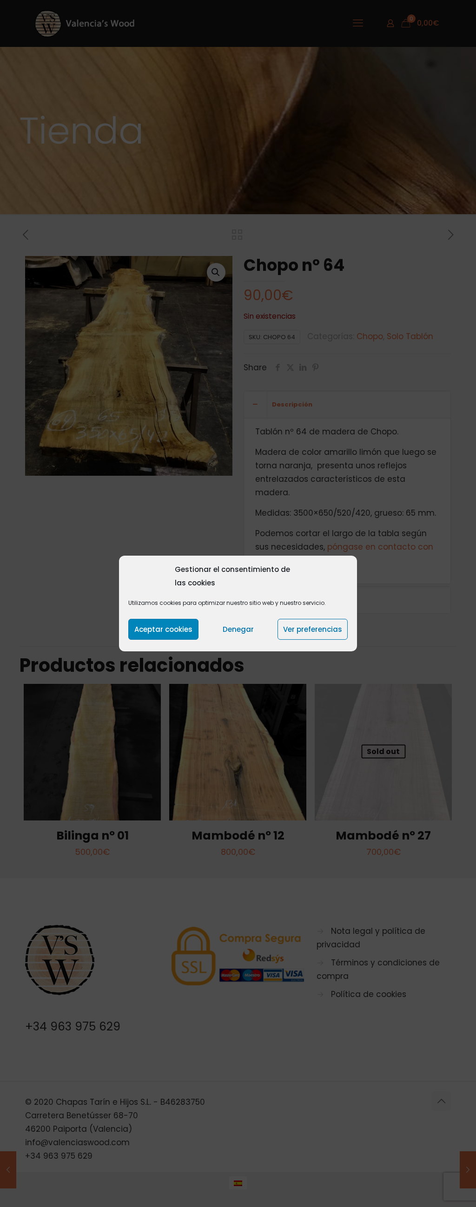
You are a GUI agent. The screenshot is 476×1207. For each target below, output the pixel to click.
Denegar (238, 629)
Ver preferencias (312, 629)
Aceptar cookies (163, 629)
